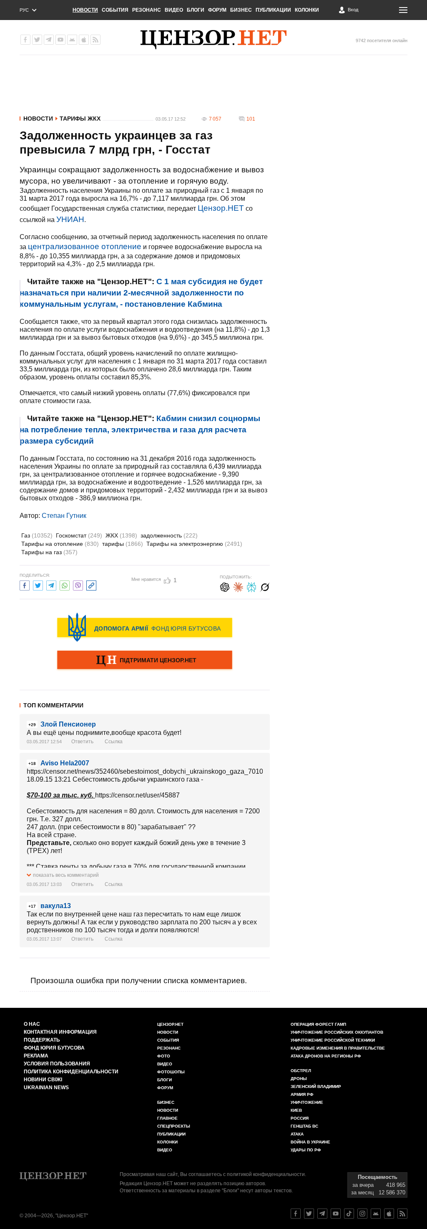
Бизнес (241, 10)
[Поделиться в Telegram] (51, 584)
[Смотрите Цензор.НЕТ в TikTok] (349, 1214)
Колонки (307, 10)
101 (250, 118)
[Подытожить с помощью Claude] (238, 586)
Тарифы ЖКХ (80, 118)
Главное (167, 1118)
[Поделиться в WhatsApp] (65, 584)
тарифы (122, 543)
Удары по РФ (306, 1150)
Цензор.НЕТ (221, 208)
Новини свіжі (43, 1080)
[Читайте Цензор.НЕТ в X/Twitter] (309, 1214)
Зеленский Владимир (316, 1086)
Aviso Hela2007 (64, 763)
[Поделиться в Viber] (78, 584)
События (115, 10)
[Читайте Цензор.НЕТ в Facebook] (296, 1214)
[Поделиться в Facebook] (25, 584)
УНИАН (70, 219)
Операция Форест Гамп (318, 1024)
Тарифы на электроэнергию (194, 543)
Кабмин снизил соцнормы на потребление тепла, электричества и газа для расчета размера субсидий (140, 429)
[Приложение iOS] (84, 40)
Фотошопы (171, 1072)
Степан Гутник (64, 515)
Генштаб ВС (304, 1126)
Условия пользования (57, 1064)
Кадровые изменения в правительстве (338, 1048)
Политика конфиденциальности (71, 1072)
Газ (37, 535)
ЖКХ (121, 535)
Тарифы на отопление (60, 543)
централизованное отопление (84, 246)
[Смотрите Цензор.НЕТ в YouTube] (336, 1214)
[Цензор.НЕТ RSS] (95, 40)
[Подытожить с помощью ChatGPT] (225, 586)
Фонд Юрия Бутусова (54, 1048)
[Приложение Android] (72, 40)
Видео (174, 10)
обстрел (301, 1070)
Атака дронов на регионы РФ (326, 1056)
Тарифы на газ (49, 552)
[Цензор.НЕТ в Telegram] (49, 40)
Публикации (273, 10)
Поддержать (42, 1040)
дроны (299, 1078)
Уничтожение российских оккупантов (337, 1032)
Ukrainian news (46, 1087)
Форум (217, 10)
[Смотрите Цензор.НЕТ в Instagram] (362, 1214)
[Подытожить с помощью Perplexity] (251, 586)
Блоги (195, 10)
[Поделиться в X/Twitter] (38, 584)
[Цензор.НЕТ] (213, 39)
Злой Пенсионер (68, 724)
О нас (32, 1024)
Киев (296, 1110)
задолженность (169, 535)
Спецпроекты (173, 1126)
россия (300, 1118)
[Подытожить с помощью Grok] (265, 586)
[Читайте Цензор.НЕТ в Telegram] (322, 1214)
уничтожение (307, 1102)
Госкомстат (79, 535)
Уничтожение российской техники (333, 1040)
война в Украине (310, 1142)
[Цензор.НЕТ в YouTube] (60, 40)
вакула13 (55, 905)
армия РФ (302, 1094)
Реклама (36, 1056)
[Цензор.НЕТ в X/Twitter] (37, 40)
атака (297, 1134)
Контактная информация (60, 1032)
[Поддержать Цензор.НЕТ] (145, 660)
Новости (85, 10)
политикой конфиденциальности (266, 1174)
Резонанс (146, 10)
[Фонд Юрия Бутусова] (145, 627)
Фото (163, 1056)
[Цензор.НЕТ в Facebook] (25, 40)
